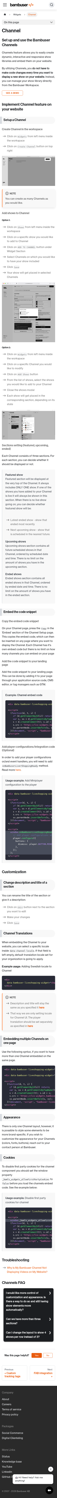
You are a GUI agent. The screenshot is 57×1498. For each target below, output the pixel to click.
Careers (6, 1404)
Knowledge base (12, 1461)
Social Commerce (12, 1432)
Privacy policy (10, 1414)
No (47, 1355)
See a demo (12, 93)
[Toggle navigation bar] (5, 4)
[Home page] (5, 14)
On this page (11, 22)
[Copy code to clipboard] (48, 704)
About (5, 1399)
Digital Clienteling (12, 1438)
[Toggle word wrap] (42, 704)
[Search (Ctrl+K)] (51, 5)
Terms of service (11, 1409)
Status (6, 1456)
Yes (36, 1355)
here (18, 769)
